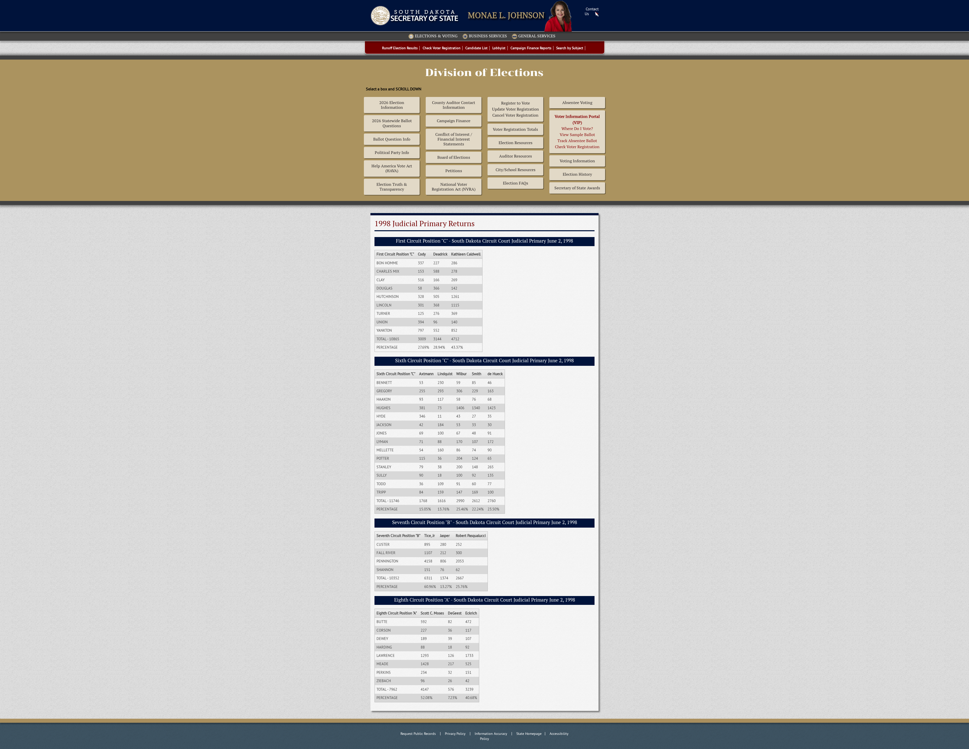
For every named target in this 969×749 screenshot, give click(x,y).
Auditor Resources (515, 156)
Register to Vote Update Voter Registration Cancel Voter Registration (515, 109)
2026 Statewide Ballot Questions (392, 123)
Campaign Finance (453, 120)
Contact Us (592, 11)
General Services (536, 36)
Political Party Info (392, 152)
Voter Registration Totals (515, 129)
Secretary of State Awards (577, 188)
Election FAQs (515, 183)
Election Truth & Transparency (391, 187)
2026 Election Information (391, 105)
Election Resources (515, 142)
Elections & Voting (436, 36)
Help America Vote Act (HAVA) (391, 168)
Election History (577, 174)
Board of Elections (453, 157)
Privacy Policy (455, 733)
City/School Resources (515, 169)
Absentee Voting (577, 102)
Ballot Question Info (391, 139)
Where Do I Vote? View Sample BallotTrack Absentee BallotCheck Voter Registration (577, 131)
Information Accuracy (491, 733)
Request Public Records (418, 733)
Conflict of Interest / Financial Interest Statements (453, 139)
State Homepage (529, 733)
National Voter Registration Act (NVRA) (453, 187)
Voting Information (577, 161)
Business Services (488, 36)
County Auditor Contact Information (453, 105)
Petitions (453, 170)
